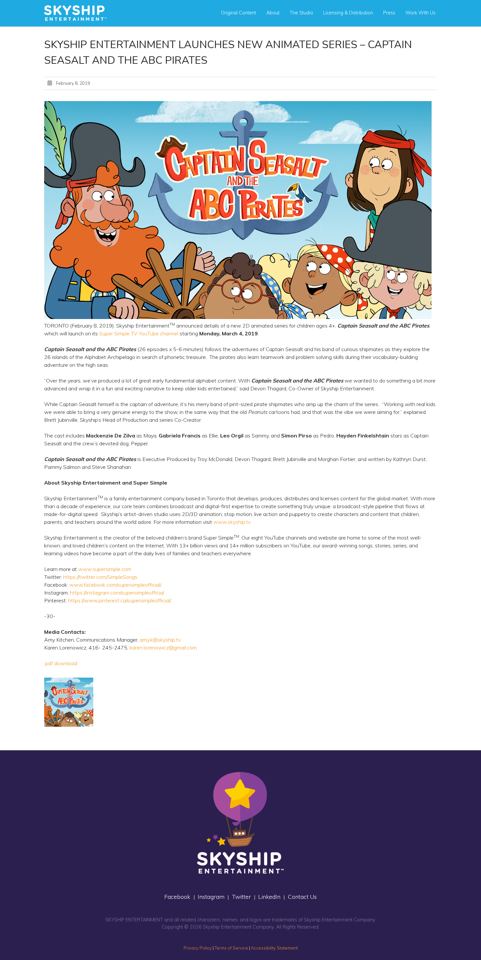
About (272, 13)
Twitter (241, 896)
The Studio (301, 13)
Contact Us (302, 896)
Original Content (238, 13)
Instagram (211, 896)
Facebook (177, 896)
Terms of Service (231, 948)
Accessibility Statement (274, 948)
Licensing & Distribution (348, 13)
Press (389, 13)
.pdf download (60, 663)
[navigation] (75, 13)
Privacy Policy (198, 948)
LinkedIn (269, 896)
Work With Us (420, 13)
